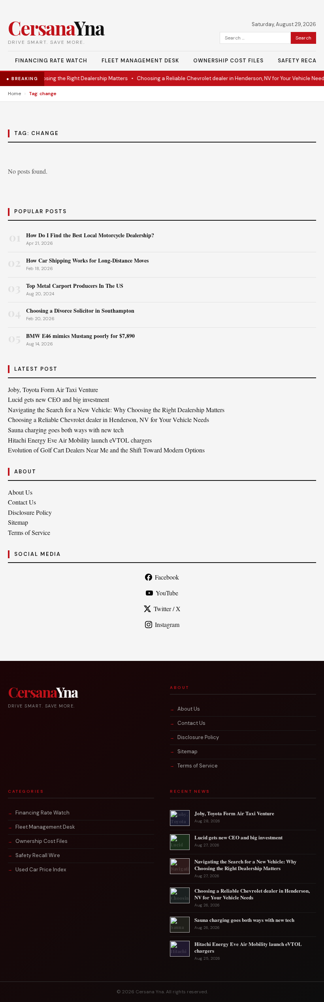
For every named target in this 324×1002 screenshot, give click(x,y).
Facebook (167, 577)
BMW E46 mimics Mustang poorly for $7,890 (80, 336)
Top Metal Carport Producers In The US (74, 285)
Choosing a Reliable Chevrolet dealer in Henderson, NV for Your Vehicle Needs (222, 78)
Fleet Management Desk (140, 60)
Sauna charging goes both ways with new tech (66, 430)
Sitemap (18, 522)
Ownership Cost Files (228, 60)
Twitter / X (167, 608)
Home (14, 93)
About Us (20, 492)
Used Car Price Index (40, 869)
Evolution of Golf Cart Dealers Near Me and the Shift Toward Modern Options (106, 450)
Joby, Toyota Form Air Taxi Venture (53, 389)
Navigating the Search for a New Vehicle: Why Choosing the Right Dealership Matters (116, 409)
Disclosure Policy (30, 512)
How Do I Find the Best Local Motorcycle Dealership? (90, 235)
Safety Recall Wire (37, 855)
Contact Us (22, 502)
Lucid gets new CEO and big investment (58, 399)
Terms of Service (29, 532)
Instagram (167, 624)
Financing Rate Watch (51, 60)
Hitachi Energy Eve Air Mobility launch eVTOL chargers (80, 440)
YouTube (167, 593)
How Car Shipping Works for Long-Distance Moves (87, 260)
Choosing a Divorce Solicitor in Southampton (80, 310)
